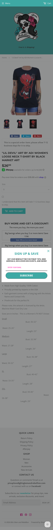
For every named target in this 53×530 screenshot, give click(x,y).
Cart (49, 3)
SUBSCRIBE (26, 275)
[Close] (48, 251)
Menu (7, 3)
